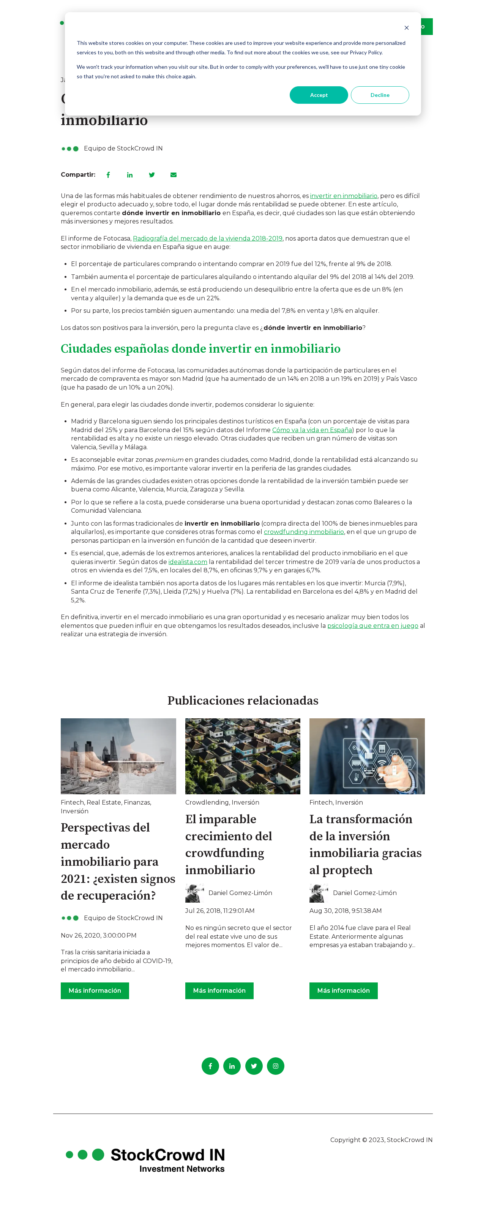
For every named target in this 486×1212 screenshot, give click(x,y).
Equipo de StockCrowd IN (123, 148)
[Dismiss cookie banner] (406, 28)
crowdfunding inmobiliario (304, 531)
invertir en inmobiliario (343, 196)
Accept (319, 95)
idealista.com (188, 562)
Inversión (74, 811)
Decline (380, 95)
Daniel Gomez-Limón (240, 893)
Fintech (72, 802)
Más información (95, 990)
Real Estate (104, 802)
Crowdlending (207, 802)
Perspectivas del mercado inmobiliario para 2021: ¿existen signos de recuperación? (118, 862)
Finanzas (137, 802)
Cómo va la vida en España (312, 430)
